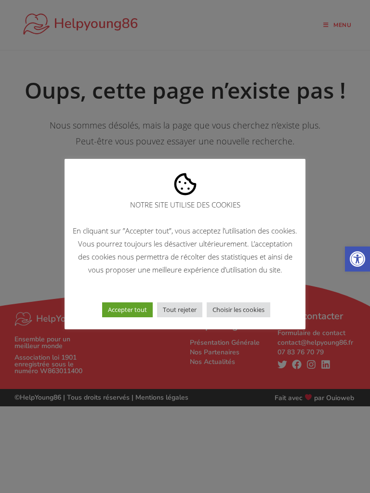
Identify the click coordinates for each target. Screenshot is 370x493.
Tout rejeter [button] (180, 309)
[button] (357, 259)
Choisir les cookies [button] (238, 309)
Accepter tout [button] (127, 309)
